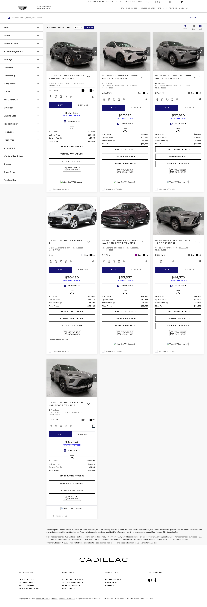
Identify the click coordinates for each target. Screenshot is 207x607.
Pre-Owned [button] (131, 8)
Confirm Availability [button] (71, 154)
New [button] (122, 8)
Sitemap (47, 599)
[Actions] (93, 77)
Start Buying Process (72, 147)
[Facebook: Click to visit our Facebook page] (151, 580)
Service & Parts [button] (147, 8)
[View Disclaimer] (71, 96)
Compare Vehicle (61, 189)
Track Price (73, 121)
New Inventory (26, 579)
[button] (94, 51)
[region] (72, 137)
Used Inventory (27, 582)
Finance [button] (173, 8)
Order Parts (68, 589)
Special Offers (27, 585)
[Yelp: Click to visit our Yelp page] (157, 580)
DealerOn (39, 599)
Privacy (55, 599)
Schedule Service (71, 585)
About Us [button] (184, 8)
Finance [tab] (83, 105)
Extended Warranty (72, 582)
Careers (109, 585)
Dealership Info (113, 579)
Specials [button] (162, 8)
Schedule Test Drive (72, 161)
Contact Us (111, 582)
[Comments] (93, 96)
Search (193, 18)
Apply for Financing (72, 579)
